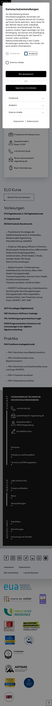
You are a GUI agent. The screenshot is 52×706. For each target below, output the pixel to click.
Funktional (14, 53)
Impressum (19, 121)
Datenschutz (32, 121)
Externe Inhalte (17, 62)
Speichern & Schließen (26, 88)
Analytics (33, 53)
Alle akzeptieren (26, 74)
